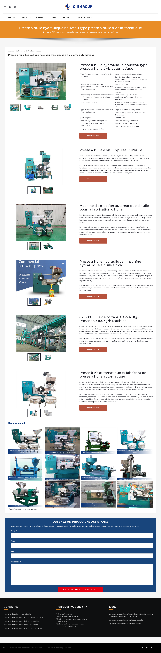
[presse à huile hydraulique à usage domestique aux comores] (98, 440)
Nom (14, 531)
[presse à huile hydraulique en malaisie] (62, 494)
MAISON (11, 17)
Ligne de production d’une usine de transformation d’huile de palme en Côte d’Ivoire (131, 615)
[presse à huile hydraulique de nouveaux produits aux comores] (135, 467)
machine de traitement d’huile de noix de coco (23, 617)
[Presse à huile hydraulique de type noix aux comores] (62, 440)
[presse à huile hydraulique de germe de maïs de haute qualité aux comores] (26, 467)
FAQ (54, 17)
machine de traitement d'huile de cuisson (25, 51)
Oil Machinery (58, 648)
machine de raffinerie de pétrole (17, 614)
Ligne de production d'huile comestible (126, 620)
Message (16, 562)
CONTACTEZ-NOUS (84, 17)
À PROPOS (40, 17)
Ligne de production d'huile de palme (125, 623)
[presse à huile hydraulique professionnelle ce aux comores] (26, 494)
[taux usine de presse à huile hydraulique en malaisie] (135, 494)
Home (48, 32)
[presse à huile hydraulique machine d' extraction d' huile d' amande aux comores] (98, 467)
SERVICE (65, 17)
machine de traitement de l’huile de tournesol (23, 628)
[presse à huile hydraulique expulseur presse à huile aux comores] (62, 467)
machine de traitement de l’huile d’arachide (22, 621)
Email (14, 541)
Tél (13, 551)
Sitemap (68, 648)
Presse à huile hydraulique (25, 509)
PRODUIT (26, 17)
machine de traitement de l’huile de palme (22, 625)
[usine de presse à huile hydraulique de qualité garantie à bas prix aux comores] (135, 440)
